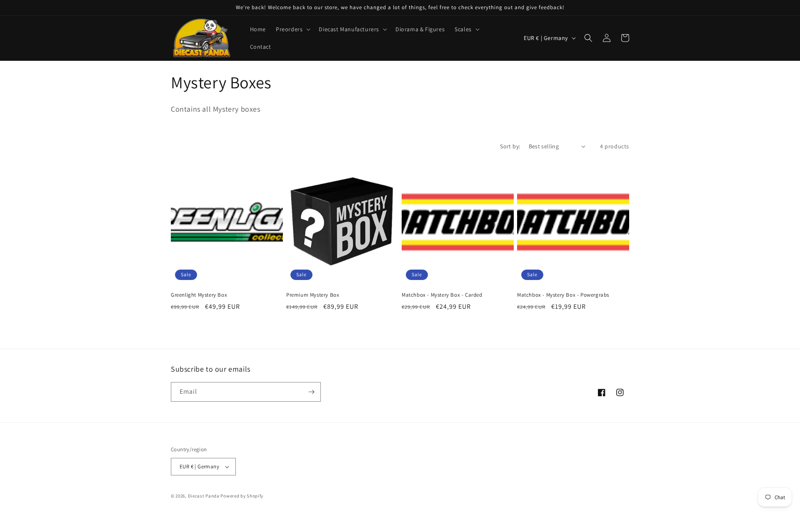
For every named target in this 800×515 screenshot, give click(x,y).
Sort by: (510, 146)
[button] (292, 29)
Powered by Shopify (241, 496)
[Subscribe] (311, 392)
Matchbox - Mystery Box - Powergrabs (563, 295)
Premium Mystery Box (312, 295)
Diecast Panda (204, 496)
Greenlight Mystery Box (199, 295)
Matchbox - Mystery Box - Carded (442, 295)
